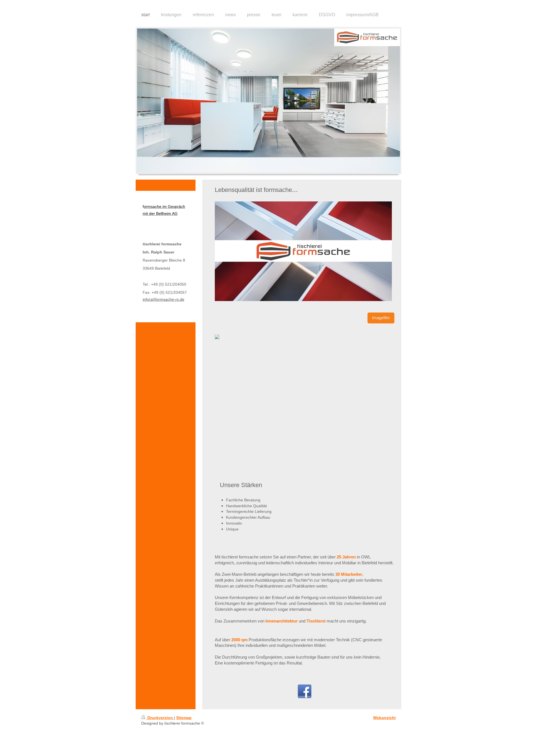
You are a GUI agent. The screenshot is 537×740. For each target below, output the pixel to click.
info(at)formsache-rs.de (163, 299)
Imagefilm (381, 317)
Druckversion (160, 717)
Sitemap (184, 717)
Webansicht (384, 717)
